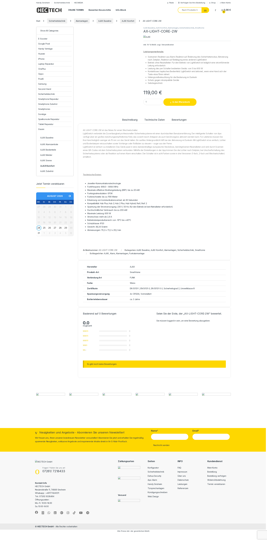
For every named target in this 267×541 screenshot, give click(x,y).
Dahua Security (154, 476)
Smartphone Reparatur (48, 99)
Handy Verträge (45, 49)
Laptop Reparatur (46, 64)
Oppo (40, 74)
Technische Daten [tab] (154, 120)
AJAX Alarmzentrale (49, 144)
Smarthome (199, 28)
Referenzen (183, 488)
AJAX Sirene (46, 160)
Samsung (42, 84)
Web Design (153, 496)
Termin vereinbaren (216, 484)
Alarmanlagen (82, 21)
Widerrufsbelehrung (216, 480)
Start (38, 21)
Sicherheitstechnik (62, 3)
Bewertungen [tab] (179, 120)
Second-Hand (44, 89)
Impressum (182, 472)
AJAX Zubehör (47, 171)
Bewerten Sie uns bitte (100, 10)
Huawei (41, 54)
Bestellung (212, 472)
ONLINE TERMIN (76, 10)
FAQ (179, 468)
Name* (154, 431)
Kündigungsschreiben (157, 492)
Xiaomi (41, 129)
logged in (171, 320)
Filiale (171, 3)
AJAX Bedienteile (48, 150)
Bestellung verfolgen (216, 476)
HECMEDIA (78, 3)
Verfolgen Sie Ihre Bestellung (192, 3)
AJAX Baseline (104, 21)
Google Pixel (44, 44)
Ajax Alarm (152, 480)
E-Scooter (42, 39)
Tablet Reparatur (45, 124)
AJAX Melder (46, 155)
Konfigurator (153, 468)
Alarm (112, 253)
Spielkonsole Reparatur (48, 119)
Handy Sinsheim (43, 3)
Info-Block (121, 10)
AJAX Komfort (128, 21)
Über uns (182, 476)
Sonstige (42, 114)
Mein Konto (226, 3)
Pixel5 (41, 79)
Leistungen (182, 484)
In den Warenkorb (181, 102)
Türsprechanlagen (156, 488)
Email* (195, 431)
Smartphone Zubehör (47, 104)
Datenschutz (183, 480)
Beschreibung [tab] (130, 120)
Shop (213, 3)
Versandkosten (167, 45)
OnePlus (42, 69)
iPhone (41, 59)
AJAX (106, 253)
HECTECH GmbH (45, 526)
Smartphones (44, 109)
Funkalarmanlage (136, 253)
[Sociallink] (36, 512)
